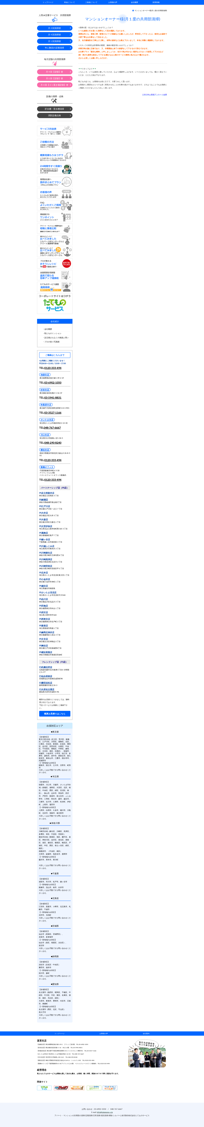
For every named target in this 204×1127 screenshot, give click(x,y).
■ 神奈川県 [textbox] (55, 823)
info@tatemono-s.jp (105, 1112)
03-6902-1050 (52, 382)
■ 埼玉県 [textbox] (55, 776)
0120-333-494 (52, 367)
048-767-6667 (52, 427)
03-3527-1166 (52, 412)
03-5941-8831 (52, 397)
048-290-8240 (52, 442)
